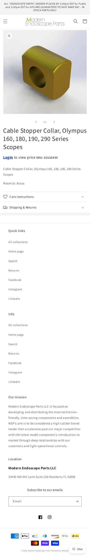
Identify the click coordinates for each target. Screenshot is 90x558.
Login (8, 157)
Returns (13, 270)
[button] (5, 21)
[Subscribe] (76, 501)
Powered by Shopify (60, 550)
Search (13, 261)
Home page (16, 251)
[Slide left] (35, 121)
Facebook (15, 280)
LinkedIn (14, 299)
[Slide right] (54, 121)
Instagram (15, 289)
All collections (18, 242)
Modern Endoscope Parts (39, 550)
